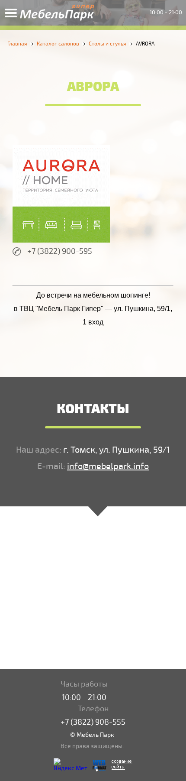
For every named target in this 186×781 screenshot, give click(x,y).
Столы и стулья (107, 44)
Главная (17, 44)
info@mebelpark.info (108, 466)
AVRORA (145, 44)
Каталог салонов (58, 44)
